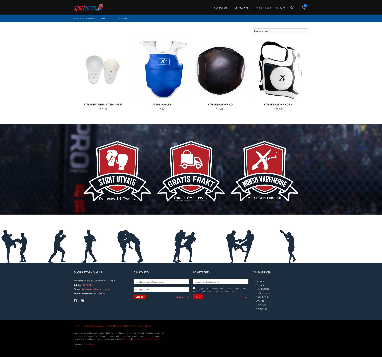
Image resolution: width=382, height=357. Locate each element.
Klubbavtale (262, 296)
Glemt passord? (182, 297)
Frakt (77, 325)
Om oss (260, 300)
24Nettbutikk (90, 344)
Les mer (245, 297)
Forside (260, 281)
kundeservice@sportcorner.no (96, 289)
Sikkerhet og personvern (120, 325)
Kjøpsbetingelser (93, 325)
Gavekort (261, 304)
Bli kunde (260, 285)
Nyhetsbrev (144, 325)
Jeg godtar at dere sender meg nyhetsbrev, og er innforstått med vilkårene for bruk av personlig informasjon (220, 290)
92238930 (88, 284)
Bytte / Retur (262, 292)
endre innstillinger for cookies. (147, 338)
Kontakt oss (262, 308)
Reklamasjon (262, 288)
